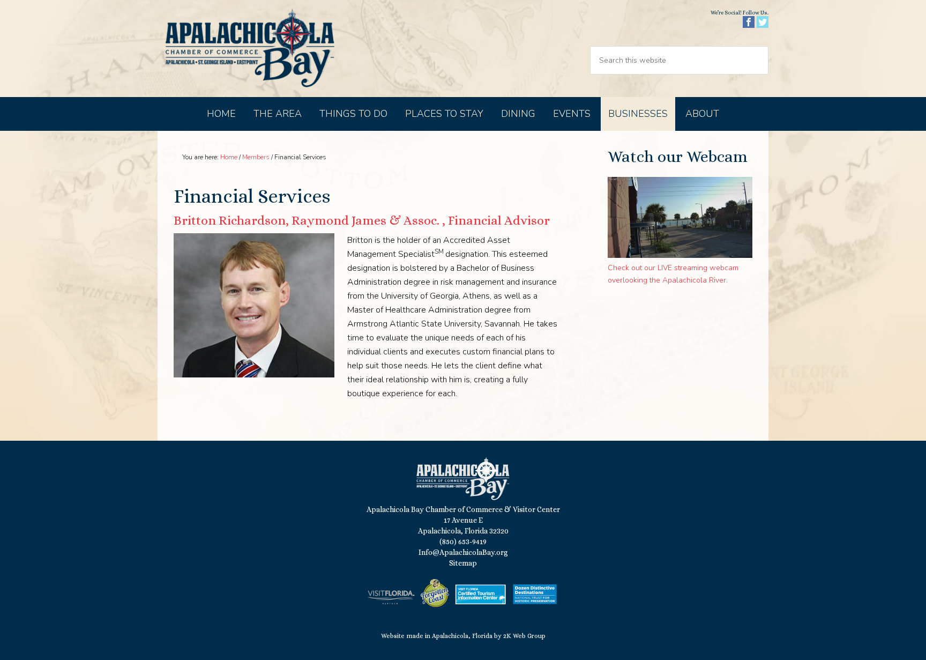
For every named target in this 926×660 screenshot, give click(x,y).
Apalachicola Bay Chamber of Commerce (250, 49)
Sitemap (463, 563)
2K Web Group (524, 636)
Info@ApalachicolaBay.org (463, 552)
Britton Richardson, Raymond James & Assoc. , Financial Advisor (362, 220)
